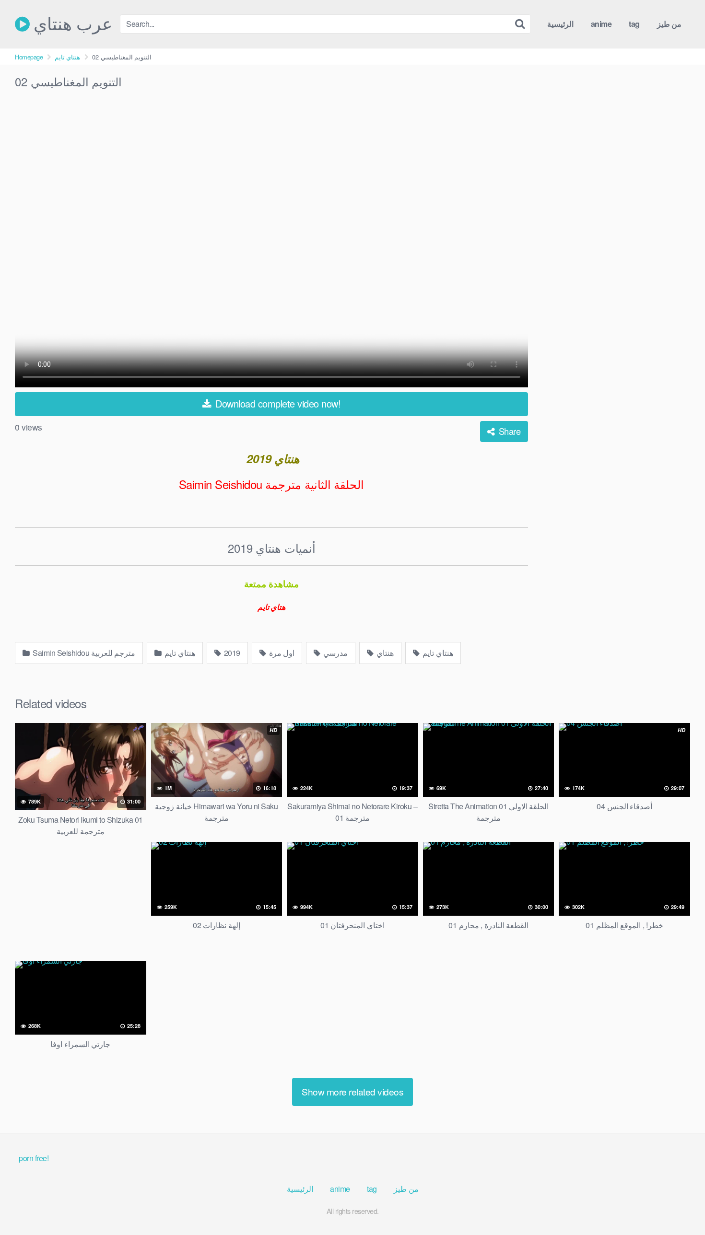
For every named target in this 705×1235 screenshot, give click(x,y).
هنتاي (384, 652)
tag (634, 23)
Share (508, 431)
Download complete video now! (277, 403)
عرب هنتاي (71, 24)
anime (601, 23)
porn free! (33, 1158)
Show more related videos (352, 1091)
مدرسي (335, 652)
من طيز (669, 23)
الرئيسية (560, 23)
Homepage (29, 56)
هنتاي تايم (68, 56)
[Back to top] (678, 1204)
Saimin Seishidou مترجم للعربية (83, 652)
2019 (231, 652)
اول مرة (280, 652)
